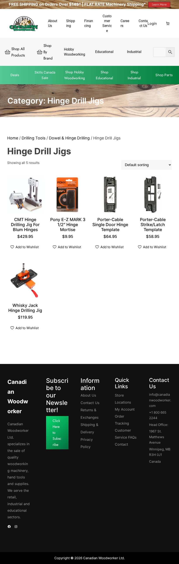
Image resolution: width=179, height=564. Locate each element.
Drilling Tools (33, 138)
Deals (14, 75)
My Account (125, 409)
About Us (88, 395)
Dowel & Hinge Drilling (69, 138)
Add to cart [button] (26, 230)
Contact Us (90, 403)
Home (12, 138)
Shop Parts (164, 75)
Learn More (159, 4)
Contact (121, 444)
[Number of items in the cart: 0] (168, 23)
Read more (112, 230)
